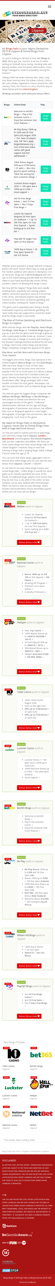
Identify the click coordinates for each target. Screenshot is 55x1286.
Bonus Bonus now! (28, 542)
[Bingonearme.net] (25, 14)
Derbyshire (36, 1151)
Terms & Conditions (27, 1282)
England (26, 1151)
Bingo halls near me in (11, 1151)
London (42, 435)
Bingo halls (12, 48)
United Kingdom (30, 89)
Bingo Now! (46, 117)
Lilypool (38, 506)
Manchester (8, 438)
